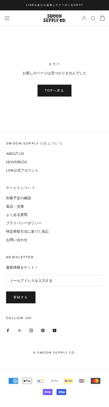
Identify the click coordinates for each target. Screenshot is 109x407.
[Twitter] (19, 330)
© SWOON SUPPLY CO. (54, 352)
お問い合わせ (16, 239)
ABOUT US (15, 153)
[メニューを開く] (7, 18)
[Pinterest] (43, 330)
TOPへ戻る (54, 90)
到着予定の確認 (18, 198)
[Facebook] (8, 330)
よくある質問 (16, 214)
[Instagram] (31, 330)
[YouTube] (54, 330)
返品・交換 (15, 206)
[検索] (93, 18)
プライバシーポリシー (24, 223)
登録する (20, 297)
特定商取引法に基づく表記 (27, 231)
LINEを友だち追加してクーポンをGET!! (54, 5)
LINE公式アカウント (22, 170)
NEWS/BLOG (16, 162)
